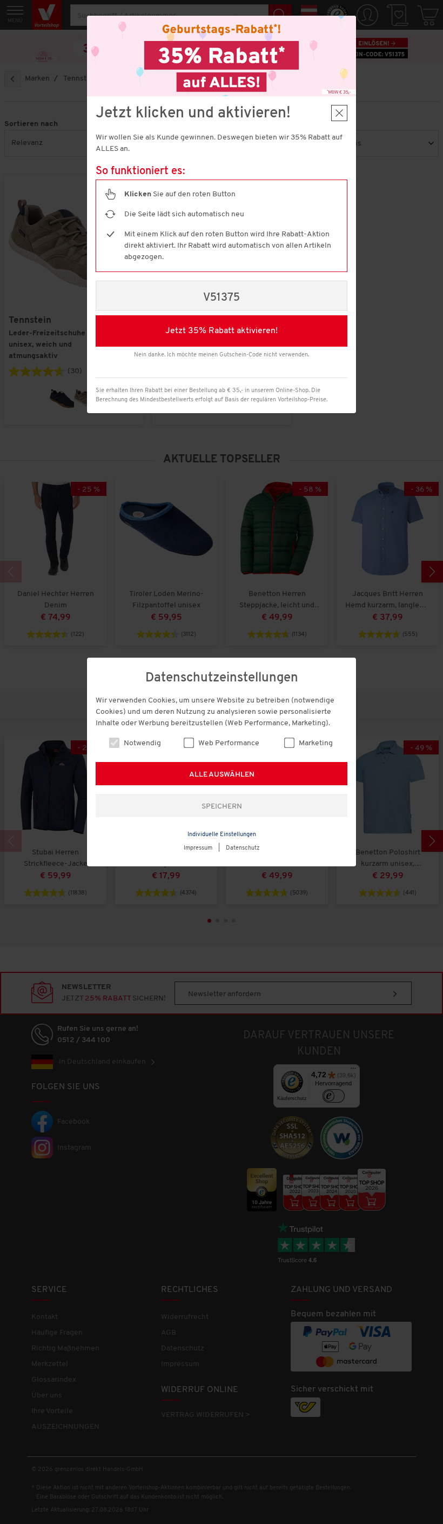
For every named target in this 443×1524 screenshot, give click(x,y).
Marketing (315, 743)
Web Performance (228, 743)
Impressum (198, 848)
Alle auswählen (221, 775)
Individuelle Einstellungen (221, 835)
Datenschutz (243, 848)
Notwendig (141, 743)
